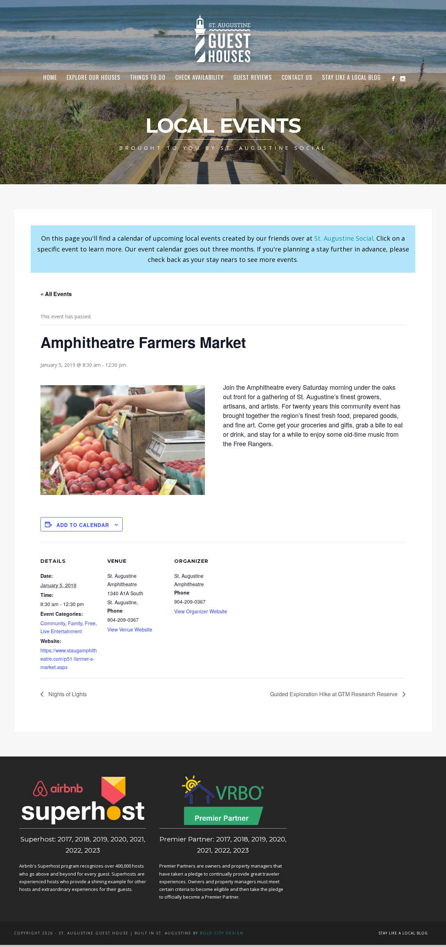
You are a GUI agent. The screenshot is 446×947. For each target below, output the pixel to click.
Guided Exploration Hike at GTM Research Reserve (334, 694)
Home (50, 77)
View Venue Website (129, 629)
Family (75, 623)
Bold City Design (222, 933)
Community (52, 623)
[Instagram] (402, 78)
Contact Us (297, 77)
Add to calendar (82, 524)
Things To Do (148, 77)
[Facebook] (393, 78)
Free (90, 623)
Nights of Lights (67, 694)
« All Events (56, 294)
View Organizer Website (200, 611)
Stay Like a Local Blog (351, 77)
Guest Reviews (252, 77)
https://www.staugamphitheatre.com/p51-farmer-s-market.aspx (68, 658)
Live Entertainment (61, 631)
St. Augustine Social (343, 238)
